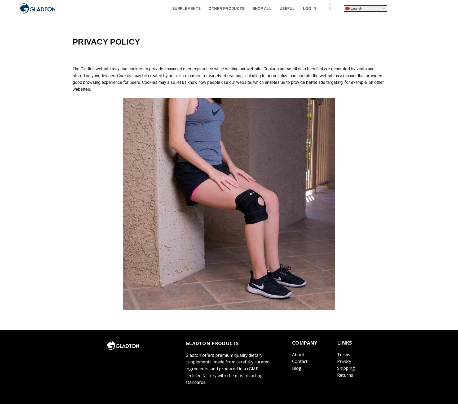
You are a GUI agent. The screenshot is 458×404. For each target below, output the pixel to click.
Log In (309, 8)
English (356, 8)
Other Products (226, 8)
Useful (287, 8)
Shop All (262, 8)
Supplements (186, 8)
